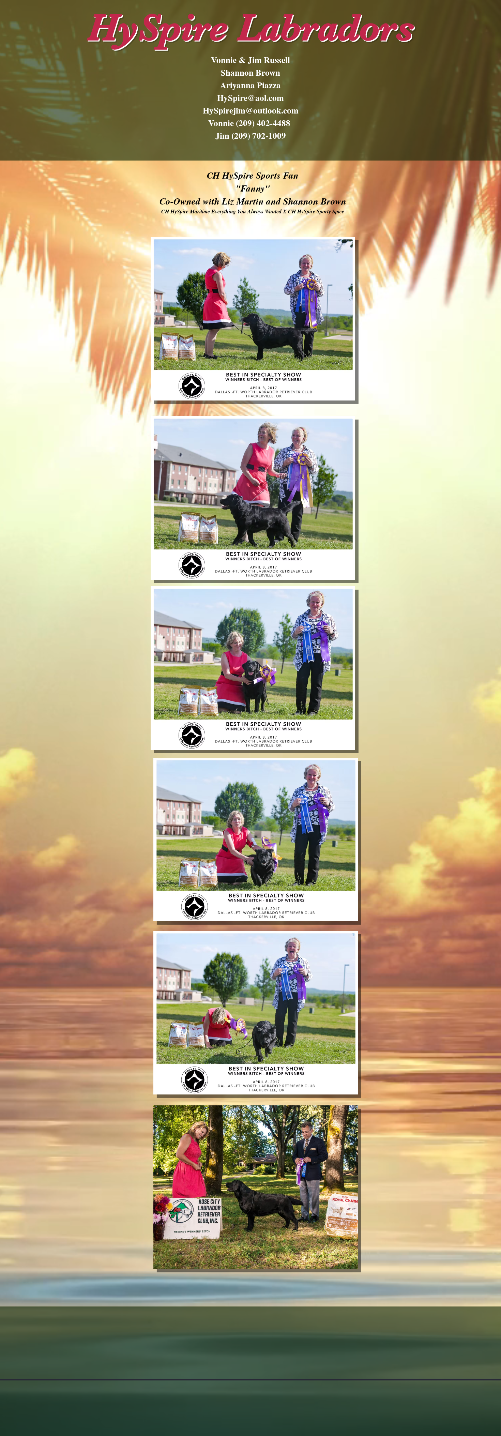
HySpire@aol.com (250, 97)
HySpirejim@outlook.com (251, 110)
